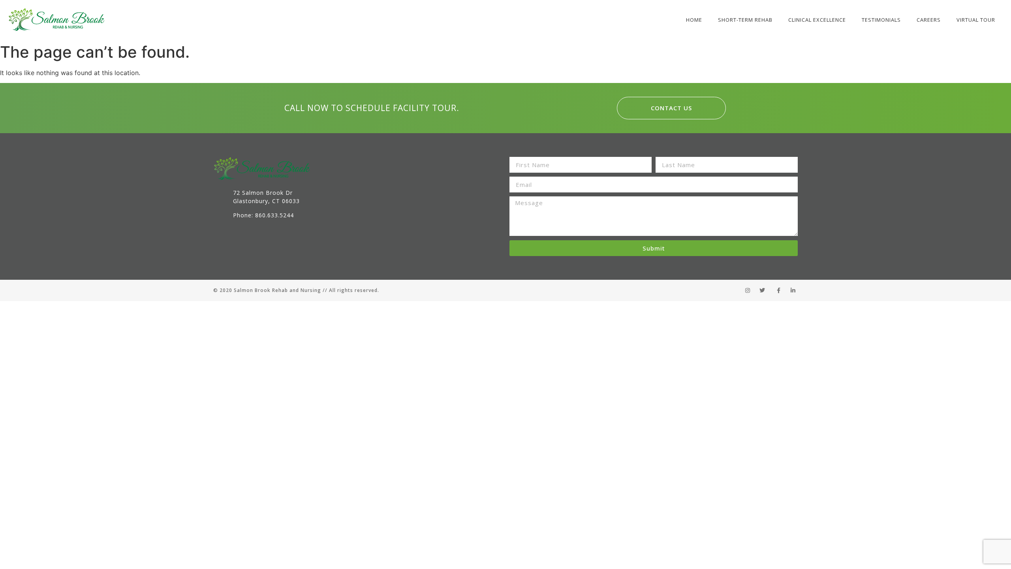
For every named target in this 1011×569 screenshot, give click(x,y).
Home (694, 19)
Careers (929, 19)
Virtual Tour (976, 19)
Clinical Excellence (817, 19)
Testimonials (881, 19)
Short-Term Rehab (745, 19)
